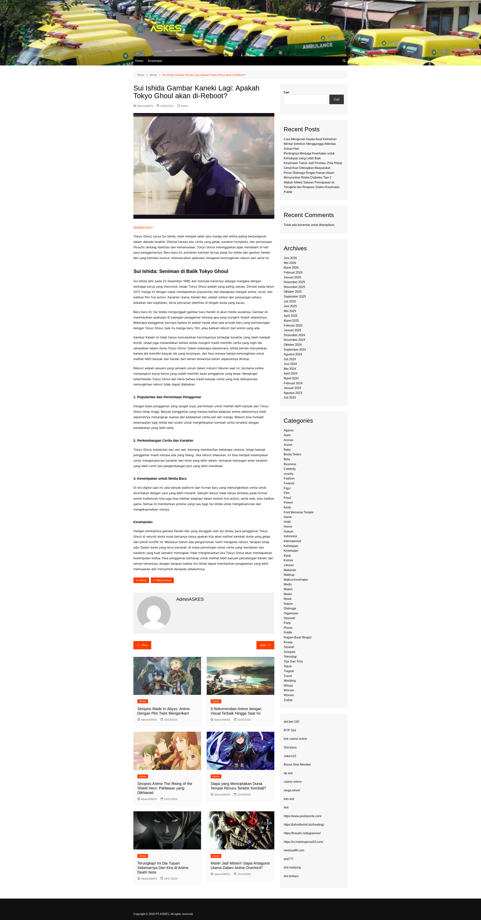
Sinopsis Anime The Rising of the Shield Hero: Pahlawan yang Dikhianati (164, 788)
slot (286, 807)
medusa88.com (294, 850)
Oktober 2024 (293, 344)
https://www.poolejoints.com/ (302, 816)
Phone (288, 627)
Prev (144, 645)
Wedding (290, 680)
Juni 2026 (290, 258)
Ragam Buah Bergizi (298, 637)
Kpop (287, 555)
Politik (288, 632)
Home (139, 60)
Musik (288, 598)
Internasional (292, 541)
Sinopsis (289, 651)
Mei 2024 (290, 368)
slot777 (288, 859)
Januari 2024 (292, 388)
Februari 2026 (293, 272)
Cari (286, 92)
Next (263, 645)
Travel (288, 676)
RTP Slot (290, 730)
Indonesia (290, 536)
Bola (287, 459)
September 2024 (295, 349)
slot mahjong (292, 867)
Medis (288, 584)
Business (290, 464)
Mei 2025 (290, 311)
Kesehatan (155, 60)
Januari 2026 (292, 277)
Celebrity (290, 468)
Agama (288, 430)
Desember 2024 (294, 335)
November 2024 (294, 339)
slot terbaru (291, 876)
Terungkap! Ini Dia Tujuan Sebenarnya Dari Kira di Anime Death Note (162, 867)
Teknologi (290, 656)
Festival (289, 483)
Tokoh (288, 666)
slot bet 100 (291, 721)
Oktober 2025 (293, 291)
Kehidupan (291, 546)
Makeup (289, 574)
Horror (288, 526)
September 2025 (295, 296)
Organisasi (291, 613)
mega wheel (292, 790)
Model (288, 594)
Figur (287, 488)
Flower (288, 502)
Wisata (288, 685)
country (288, 473)
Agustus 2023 (293, 392)
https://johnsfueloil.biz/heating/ (304, 824)
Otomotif (289, 618)
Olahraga (290, 608)
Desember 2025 (294, 282)
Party (287, 622)
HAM (287, 521)
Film (287, 493)
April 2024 (290, 373)
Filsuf (287, 497)
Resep (288, 642)
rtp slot (288, 773)
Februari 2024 (293, 383)
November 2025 (294, 287)
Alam (287, 435)
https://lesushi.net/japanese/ (302, 833)
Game (288, 517)
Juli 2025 (290, 301)
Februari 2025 (293, 325)
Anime (184, 105)
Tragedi (289, 671)
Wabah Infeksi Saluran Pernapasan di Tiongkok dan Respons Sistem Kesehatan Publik (312, 187)
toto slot (289, 799)
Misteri (288, 589)
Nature (288, 603)
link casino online (295, 738)
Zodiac (288, 700)
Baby (287, 449)
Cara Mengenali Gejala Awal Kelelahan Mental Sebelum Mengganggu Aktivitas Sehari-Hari (310, 144)
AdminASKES (145, 105)
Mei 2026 (290, 262)
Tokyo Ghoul (163, 580)
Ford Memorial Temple (299, 512)
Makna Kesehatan (296, 579)
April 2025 (290, 315)
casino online (293, 781)
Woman (289, 690)
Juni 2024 (290, 363)
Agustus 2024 (293, 354)
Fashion (289, 478)
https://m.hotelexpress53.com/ (303, 841)
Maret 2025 (291, 320)
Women (289, 695)
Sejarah (289, 647)
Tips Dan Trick (293, 661)
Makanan (290, 570)
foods (287, 507)
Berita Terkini (292, 454)
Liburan (289, 565)
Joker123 (290, 756)
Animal (288, 440)
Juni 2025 (290, 306)
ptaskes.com (142, 227)
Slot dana (290, 747)
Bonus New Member (297, 764)
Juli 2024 (290, 359)
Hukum (288, 531)
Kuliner (288, 560)
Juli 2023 (290, 397)
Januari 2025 (292, 330)
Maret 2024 (291, 378)
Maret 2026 (291, 267)
